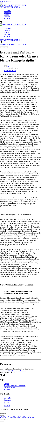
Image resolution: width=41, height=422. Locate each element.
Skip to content (5, 1)
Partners (7, 404)
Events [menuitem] (6, 15)
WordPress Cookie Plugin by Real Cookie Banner (17, 417)
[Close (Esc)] (1, 413)
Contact (7, 406)
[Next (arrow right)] (3, 415)
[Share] (3, 419)
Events (6, 402)
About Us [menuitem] (7, 11)
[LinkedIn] (1, 23)
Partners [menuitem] (7, 17)
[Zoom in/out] (5, 413)
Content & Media (10, 71)
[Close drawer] (1, 3)
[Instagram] (4, 375)
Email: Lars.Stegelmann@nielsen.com (13, 371)
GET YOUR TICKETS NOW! (11, 7)
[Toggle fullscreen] (3, 413)
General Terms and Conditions (14, 386)
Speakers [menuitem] (7, 13)
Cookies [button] (7, 389)
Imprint (6, 384)
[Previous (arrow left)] (1, 415)
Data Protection (9, 388)
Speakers (7, 400)
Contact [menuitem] (7, 18)
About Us (7, 398)
